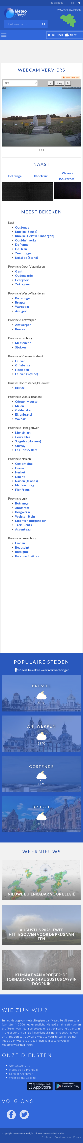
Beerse (20, 329)
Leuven (20, 361)
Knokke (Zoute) (26, 231)
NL (79, 2)
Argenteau (23, 529)
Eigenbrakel (23, 414)
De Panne (22, 244)
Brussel (20, 388)
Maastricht (23, 343)
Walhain (21, 419)
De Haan (21, 249)
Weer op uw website (22, 1077)
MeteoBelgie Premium (23, 1069)
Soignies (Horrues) (28, 441)
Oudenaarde (24, 275)
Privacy (77, 1137)
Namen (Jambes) (26, 481)
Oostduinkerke (25, 240)
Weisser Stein (25, 516)
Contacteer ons (19, 1065)
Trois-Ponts (23, 525)
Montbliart (23, 432)
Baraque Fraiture (27, 556)
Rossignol (22, 551)
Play (59, 83)
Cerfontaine (24, 463)
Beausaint (22, 547)
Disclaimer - (48, 1137)
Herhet (20, 472)
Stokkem (21, 347)
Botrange (15, 176)
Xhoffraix (41, 176)
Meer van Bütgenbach (31, 520)
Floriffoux (22, 489)
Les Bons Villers (26, 450)
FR (72, 2)
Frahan (20, 543)
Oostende (22, 227)
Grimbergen (23, 365)
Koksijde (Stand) (26, 257)
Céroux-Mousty (26, 401)
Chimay (20, 445)
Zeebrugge (23, 253)
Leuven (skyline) (26, 374)
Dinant (20, 476)
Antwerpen (23, 325)
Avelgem (21, 311)
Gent (19, 271)
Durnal (20, 468)
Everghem (22, 280)
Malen (19, 406)
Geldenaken (23, 410)
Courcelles (22, 437)
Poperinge (22, 298)
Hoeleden (22, 369)
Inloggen (57, 2)
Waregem (22, 306)
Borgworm (22, 512)
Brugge (20, 302)
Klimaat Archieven (21, 1073)
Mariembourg (24, 485)
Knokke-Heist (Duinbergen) (34, 236)
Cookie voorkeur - (63, 1137)
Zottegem (22, 284)
